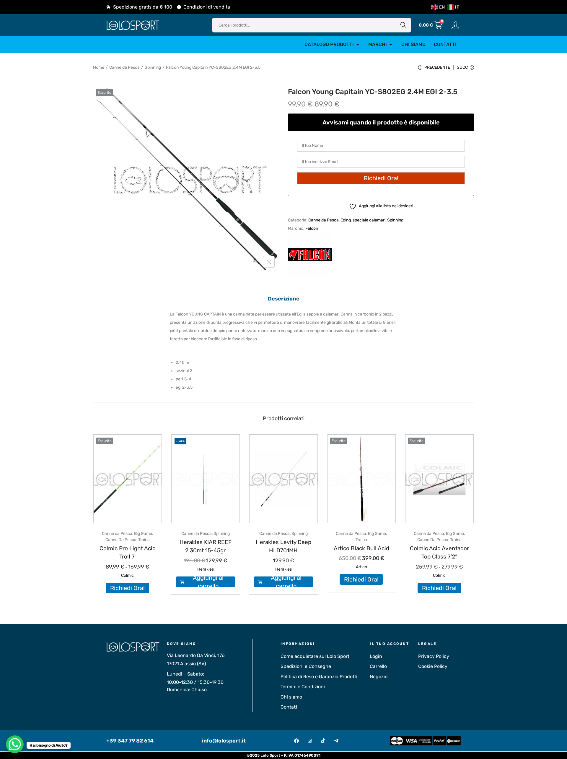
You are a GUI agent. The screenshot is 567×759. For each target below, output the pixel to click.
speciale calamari (369, 220)
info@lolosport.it (224, 740)
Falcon (311, 228)
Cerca (403, 24)
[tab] (283, 299)
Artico (361, 566)
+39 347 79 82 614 (130, 740)
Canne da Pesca (124, 67)
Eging (345, 220)
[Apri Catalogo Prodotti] (357, 44)
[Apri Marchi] (390, 44)
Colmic (127, 575)
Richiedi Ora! (127, 588)
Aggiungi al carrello (208, 581)
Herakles (205, 569)
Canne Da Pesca (120, 539)
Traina (144, 539)
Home (98, 67)
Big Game (143, 533)
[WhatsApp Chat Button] (15, 744)
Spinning (153, 67)
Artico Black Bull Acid (361, 548)
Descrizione (283, 298)
